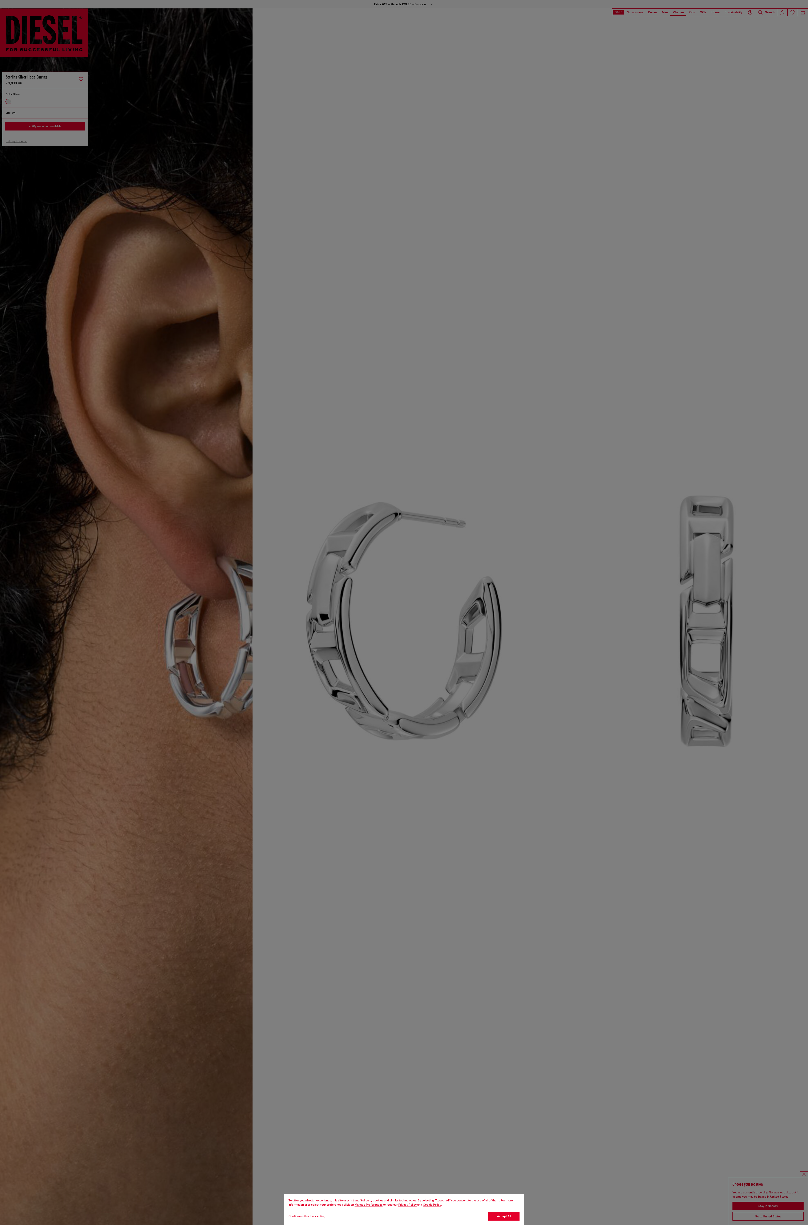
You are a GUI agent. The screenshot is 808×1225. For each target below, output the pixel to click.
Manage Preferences (369, 1204)
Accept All (504, 1216)
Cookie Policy (432, 1204)
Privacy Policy (407, 1204)
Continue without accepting (307, 1216)
